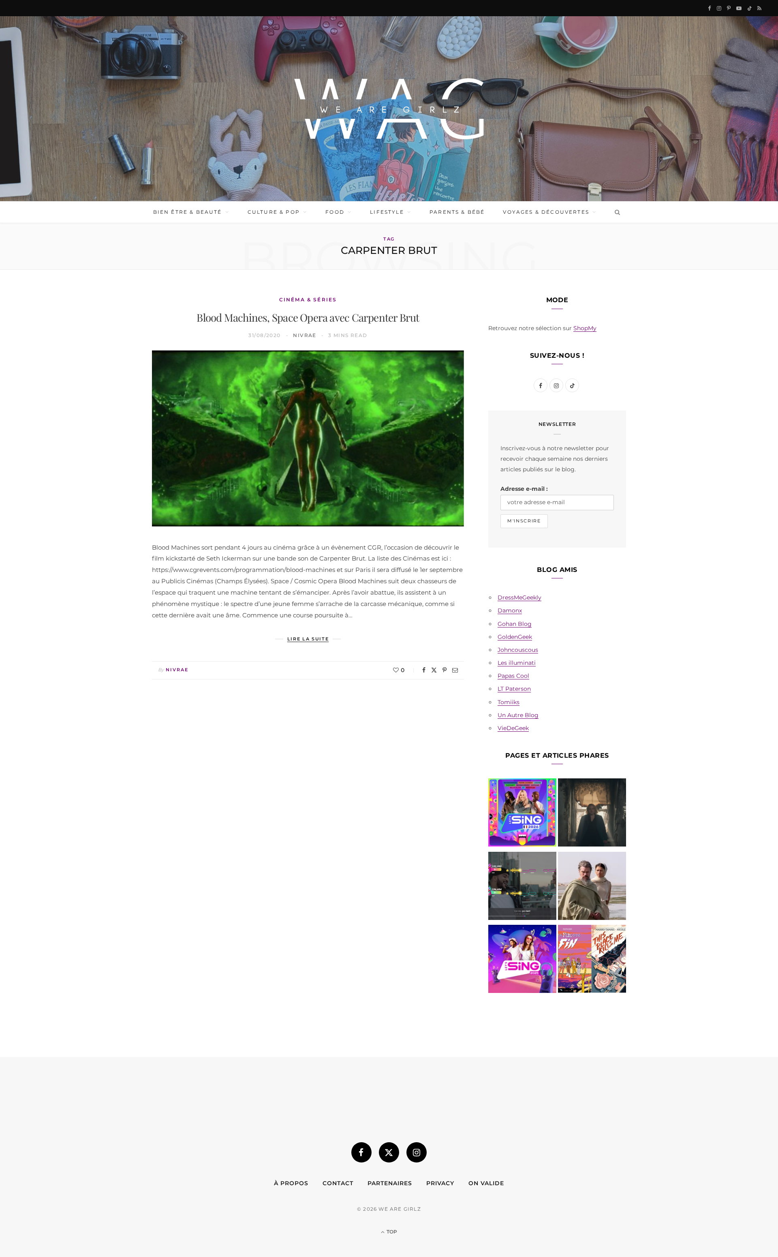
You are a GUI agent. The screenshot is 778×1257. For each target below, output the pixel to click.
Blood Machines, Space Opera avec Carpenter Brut (308, 317)
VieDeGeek (513, 728)
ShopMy (584, 328)
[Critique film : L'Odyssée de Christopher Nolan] (592, 887)
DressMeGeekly (519, 597)
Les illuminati (517, 662)
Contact (338, 1183)
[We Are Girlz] (389, 109)
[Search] (616, 212)
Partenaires (390, 1183)
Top (391, 1232)
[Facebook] (423, 670)
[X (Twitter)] (389, 1152)
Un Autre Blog (518, 715)
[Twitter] (434, 670)
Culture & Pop (274, 212)
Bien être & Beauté (187, 212)
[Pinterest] (444, 670)
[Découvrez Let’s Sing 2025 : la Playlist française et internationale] (522, 960)
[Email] (455, 670)
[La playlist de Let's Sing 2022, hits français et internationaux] (522, 887)
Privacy (440, 1183)
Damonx (510, 610)
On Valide (486, 1183)
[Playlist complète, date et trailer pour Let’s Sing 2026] (522, 814)
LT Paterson (514, 688)
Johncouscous (518, 649)
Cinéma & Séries (308, 300)
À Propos (291, 1183)
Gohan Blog (515, 623)
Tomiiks (508, 702)
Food (334, 212)
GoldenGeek (515, 636)
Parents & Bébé (457, 212)
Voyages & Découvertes (546, 212)
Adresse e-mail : (524, 488)
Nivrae (304, 335)
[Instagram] (416, 1152)
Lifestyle (387, 212)
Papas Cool (513, 675)
